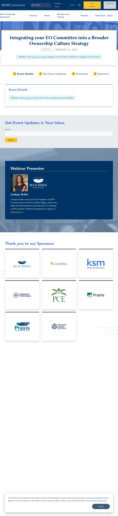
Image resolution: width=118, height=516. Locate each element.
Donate (109, 3)
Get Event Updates (54, 74)
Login (72, 5)
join (42, 57)
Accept (101, 506)
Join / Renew (92, 5)
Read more (16, 212)
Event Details (25, 74)
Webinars (47, 49)
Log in (35, 57)
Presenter (82, 74)
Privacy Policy (102, 501)
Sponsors (103, 74)
